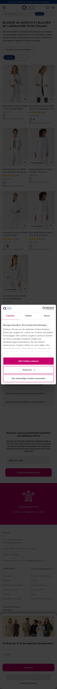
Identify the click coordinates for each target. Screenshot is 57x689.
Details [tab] (28, 316)
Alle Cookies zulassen (28, 361)
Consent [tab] (10, 316)
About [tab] (47, 316)
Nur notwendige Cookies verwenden (28, 378)
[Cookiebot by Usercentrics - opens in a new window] (42, 308)
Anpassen (27, 370)
